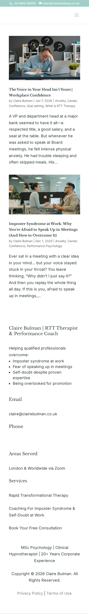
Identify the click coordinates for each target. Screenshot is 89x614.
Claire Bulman (23, 100)
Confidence (17, 106)
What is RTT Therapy (60, 106)
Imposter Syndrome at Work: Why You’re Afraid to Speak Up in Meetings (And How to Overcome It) (43, 229)
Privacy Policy (30, 593)
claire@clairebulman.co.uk (33, 414)
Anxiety (60, 100)
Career (72, 100)
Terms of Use (59, 593)
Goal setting (35, 106)
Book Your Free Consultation (35, 528)
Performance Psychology (44, 246)
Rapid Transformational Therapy (38, 495)
